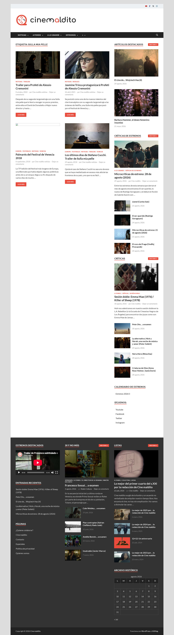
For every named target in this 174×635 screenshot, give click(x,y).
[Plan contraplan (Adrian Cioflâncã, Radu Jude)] (73, 523)
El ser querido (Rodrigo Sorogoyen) (142, 217)
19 (130, 601)
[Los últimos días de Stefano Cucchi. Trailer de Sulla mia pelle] (87, 136)
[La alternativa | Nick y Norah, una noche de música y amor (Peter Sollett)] (122, 339)
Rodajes (76, 82)
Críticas (125, 293)
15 (149, 596)
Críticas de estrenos (133, 170)
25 (124, 607)
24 (117, 607)
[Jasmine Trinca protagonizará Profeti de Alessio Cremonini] (87, 65)
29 (149, 607)
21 (142, 601)
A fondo (37, 35)
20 (136, 601)
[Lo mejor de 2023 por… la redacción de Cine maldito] (122, 553)
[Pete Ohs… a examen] (122, 324)
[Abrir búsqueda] (157, 35)
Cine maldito (135, 181)
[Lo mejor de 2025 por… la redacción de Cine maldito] (122, 510)
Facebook (120, 414)
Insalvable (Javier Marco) (94, 551)
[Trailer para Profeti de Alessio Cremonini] (38, 65)
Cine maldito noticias (39, 92)
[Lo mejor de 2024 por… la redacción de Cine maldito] (122, 524)
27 (136, 607)
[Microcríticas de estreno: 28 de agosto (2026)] (136, 155)
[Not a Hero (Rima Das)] (122, 354)
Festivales (27, 151)
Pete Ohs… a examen (141, 324)
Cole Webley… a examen (94, 508)
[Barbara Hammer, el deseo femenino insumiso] (136, 102)
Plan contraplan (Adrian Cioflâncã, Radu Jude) (93, 523)
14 (142, 596)
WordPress (145, 631)
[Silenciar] (52, 472)
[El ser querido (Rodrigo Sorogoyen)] (122, 216)
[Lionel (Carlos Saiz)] (122, 202)
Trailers (26, 82)
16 (155, 596)
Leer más (20, 114)
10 (117, 596)
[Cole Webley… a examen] (73, 508)
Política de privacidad (25, 548)
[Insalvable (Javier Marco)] (73, 551)
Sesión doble (135, 293)
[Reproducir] (19, 472)
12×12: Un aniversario (142, 538)
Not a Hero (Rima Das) (142, 354)
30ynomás (71, 35)
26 (130, 607)
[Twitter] (153, 6)
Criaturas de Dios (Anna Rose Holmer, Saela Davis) (144, 369)
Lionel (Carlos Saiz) (140, 201)
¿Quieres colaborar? (24, 530)
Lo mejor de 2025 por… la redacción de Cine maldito (143, 511)
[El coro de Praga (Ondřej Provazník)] (122, 244)
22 (149, 601)
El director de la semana (92, 480)
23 (155, 601)
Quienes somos (22, 553)
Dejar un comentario (149, 181)
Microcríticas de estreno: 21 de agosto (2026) (145, 231)
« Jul (116, 619)
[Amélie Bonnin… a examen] (73, 537)
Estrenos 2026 (122, 394)
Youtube (119, 409)
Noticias (22, 35)
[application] (38, 462)
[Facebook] (149, 6)
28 (142, 607)
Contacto (20, 539)
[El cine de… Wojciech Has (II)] (136, 62)
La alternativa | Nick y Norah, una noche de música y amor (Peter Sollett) (144, 341)
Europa (18, 151)
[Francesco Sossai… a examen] (87, 451)
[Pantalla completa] (56, 472)
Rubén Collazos (86, 489)
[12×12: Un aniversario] (122, 539)
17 (117, 601)
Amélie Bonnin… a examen (94, 537)
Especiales (20, 544)
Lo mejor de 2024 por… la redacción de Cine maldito (143, 525)
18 (124, 601)
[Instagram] (156, 6)
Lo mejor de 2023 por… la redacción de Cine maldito (143, 554)
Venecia (43, 151)
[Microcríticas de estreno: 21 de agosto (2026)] (122, 230)
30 (155, 607)
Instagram (120, 422)
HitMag (155, 631)
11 (124, 596)
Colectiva (126, 480)
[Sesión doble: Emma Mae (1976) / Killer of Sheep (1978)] (136, 277)
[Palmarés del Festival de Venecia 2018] (38, 135)
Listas (133, 480)
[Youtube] (146, 6)
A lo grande (53, 35)
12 (130, 596)
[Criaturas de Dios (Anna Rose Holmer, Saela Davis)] (122, 368)
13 (136, 596)
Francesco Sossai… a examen (82, 485)
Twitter (119, 418)
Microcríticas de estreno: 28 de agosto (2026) (35, 514)
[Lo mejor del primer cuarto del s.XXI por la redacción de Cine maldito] (136, 451)
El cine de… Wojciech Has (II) (128, 80)
